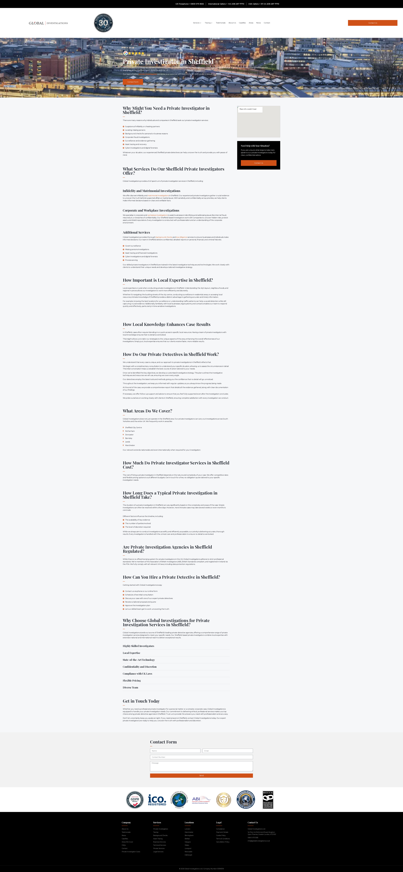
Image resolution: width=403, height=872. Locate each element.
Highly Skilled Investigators (138, 646)
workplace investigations (157, 215)
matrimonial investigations (158, 196)
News (258, 23)
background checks (164, 237)
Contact (267, 23)
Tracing (207, 23)
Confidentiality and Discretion (140, 666)
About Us (232, 23)
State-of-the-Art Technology (139, 659)
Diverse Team (130, 687)
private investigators (148, 74)
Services (196, 23)
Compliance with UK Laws (137, 673)
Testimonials (220, 23)
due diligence (181, 237)
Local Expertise (131, 652)
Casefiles (242, 23)
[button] (176, 646)
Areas (251, 23)
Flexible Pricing (132, 680)
